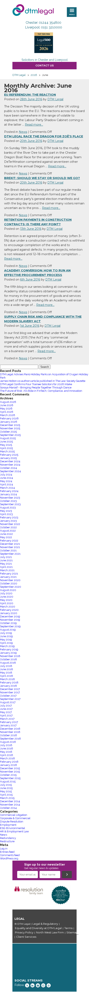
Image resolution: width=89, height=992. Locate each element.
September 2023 (10, 504)
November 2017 (10, 692)
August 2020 (8, 590)
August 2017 (8, 702)
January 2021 (8, 576)
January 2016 (8, 765)
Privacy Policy (24, 932)
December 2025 (10, 425)
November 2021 (10, 547)
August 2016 (8, 741)
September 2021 (10, 553)
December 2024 (10, 461)
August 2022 (8, 530)
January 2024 (8, 494)
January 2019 (8, 652)
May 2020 (6, 600)
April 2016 (6, 755)
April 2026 (6, 411)
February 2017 (9, 722)
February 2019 (9, 649)
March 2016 (7, 758)
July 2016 (6, 745)
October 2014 (8, 807)
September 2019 (10, 626)
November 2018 (10, 656)
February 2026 (9, 418)
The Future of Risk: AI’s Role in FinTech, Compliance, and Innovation (41, 390)
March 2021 (7, 570)
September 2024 (10, 471)
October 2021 (8, 550)
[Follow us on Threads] (49, 985)
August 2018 (8, 662)
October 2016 (8, 735)
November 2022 (10, 524)
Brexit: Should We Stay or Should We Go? (42, 178)
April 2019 (6, 642)
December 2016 (10, 728)
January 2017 (8, 725)
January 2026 (8, 421)
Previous (6, 895)
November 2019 (10, 619)
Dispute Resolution (11, 821)
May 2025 (6, 444)
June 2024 (6, 477)
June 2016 (6, 748)
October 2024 (8, 467)
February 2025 (9, 454)
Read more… (34, 124)
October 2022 (8, 527)
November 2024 (10, 464)
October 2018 (8, 659)
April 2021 (6, 567)
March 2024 (7, 487)
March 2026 (7, 415)
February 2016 (9, 761)
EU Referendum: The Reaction (30, 95)
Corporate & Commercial (15, 818)
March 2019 (7, 646)
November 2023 (10, 497)
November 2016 (10, 732)
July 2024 (6, 474)
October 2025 (8, 431)
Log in (3, 848)
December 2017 (10, 689)
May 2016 (6, 751)
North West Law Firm (50, 932)
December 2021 (10, 543)
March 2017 (7, 718)
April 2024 (6, 484)
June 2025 (6, 441)
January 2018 (8, 685)
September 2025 (10, 434)
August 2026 (8, 401)
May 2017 (6, 712)
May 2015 (6, 791)
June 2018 (6, 669)
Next (83, 895)
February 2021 (9, 573)
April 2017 (6, 715)
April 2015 (6, 794)
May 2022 (6, 537)
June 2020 (6, 596)
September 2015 (10, 778)
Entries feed (7, 851)
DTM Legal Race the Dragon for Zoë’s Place (43, 136)
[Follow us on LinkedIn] (32, 985)
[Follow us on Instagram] (43, 985)
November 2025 (10, 428)
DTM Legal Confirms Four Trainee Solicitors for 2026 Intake (36, 384)
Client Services (26, 936)
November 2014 (10, 804)
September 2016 (10, 738)
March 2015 (7, 798)
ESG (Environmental (12, 828)
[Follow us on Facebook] (38, 985)
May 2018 (6, 672)
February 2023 (9, 517)
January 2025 (8, 458)
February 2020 (9, 609)
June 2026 (6, 405)
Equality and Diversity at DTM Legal (38, 928)
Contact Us (44, 65)
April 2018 (6, 675)
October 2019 (8, 623)
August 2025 (8, 438)
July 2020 (6, 593)
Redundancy (8, 838)
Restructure (7, 841)
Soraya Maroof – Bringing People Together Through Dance (35, 387)
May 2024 (6, 481)
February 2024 (9, 491)
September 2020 (10, 586)
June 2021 (6, 560)
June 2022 (6, 534)
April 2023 (6, 514)
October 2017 (8, 695)
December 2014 (10, 801)
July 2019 (6, 633)
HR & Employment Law (14, 831)
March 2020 (7, 606)
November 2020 (10, 580)
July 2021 (6, 557)
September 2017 (10, 699)
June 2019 (6, 636)
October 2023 (8, 500)
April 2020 (6, 603)
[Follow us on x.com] (27, 985)
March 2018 (7, 679)
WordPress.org (9, 858)
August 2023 (8, 507)
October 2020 (8, 583)
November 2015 (10, 771)
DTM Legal (55, 99)
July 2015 (6, 784)
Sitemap (72, 932)
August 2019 (8, 629)
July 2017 (6, 705)
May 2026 (6, 408)
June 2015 (6, 788)
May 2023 (6, 510)
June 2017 (6, 708)
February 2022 (9, 540)
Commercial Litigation (13, 814)
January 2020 (8, 613)
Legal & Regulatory (45, 923)
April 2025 (6, 448)
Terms (68, 928)
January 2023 (8, 520)
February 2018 (9, 682)
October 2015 (8, 774)
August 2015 (8, 781)
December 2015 (10, 768)
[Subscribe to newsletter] (67, 874)
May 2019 (6, 639)
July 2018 (6, 666)
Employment (8, 824)
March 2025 (7, 451)
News (23, 132)
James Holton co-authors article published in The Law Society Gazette (42, 380)
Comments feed (10, 855)
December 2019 (10, 616)
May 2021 (6, 563)
